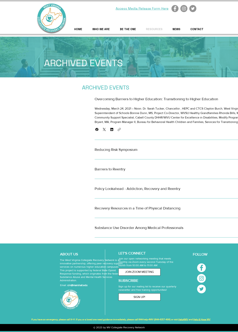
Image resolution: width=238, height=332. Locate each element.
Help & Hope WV (201, 319)
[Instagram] (183, 8)
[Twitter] (192, 8)
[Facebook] (174, 8)
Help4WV (183, 319)
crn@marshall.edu (77, 285)
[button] (97, 129)
